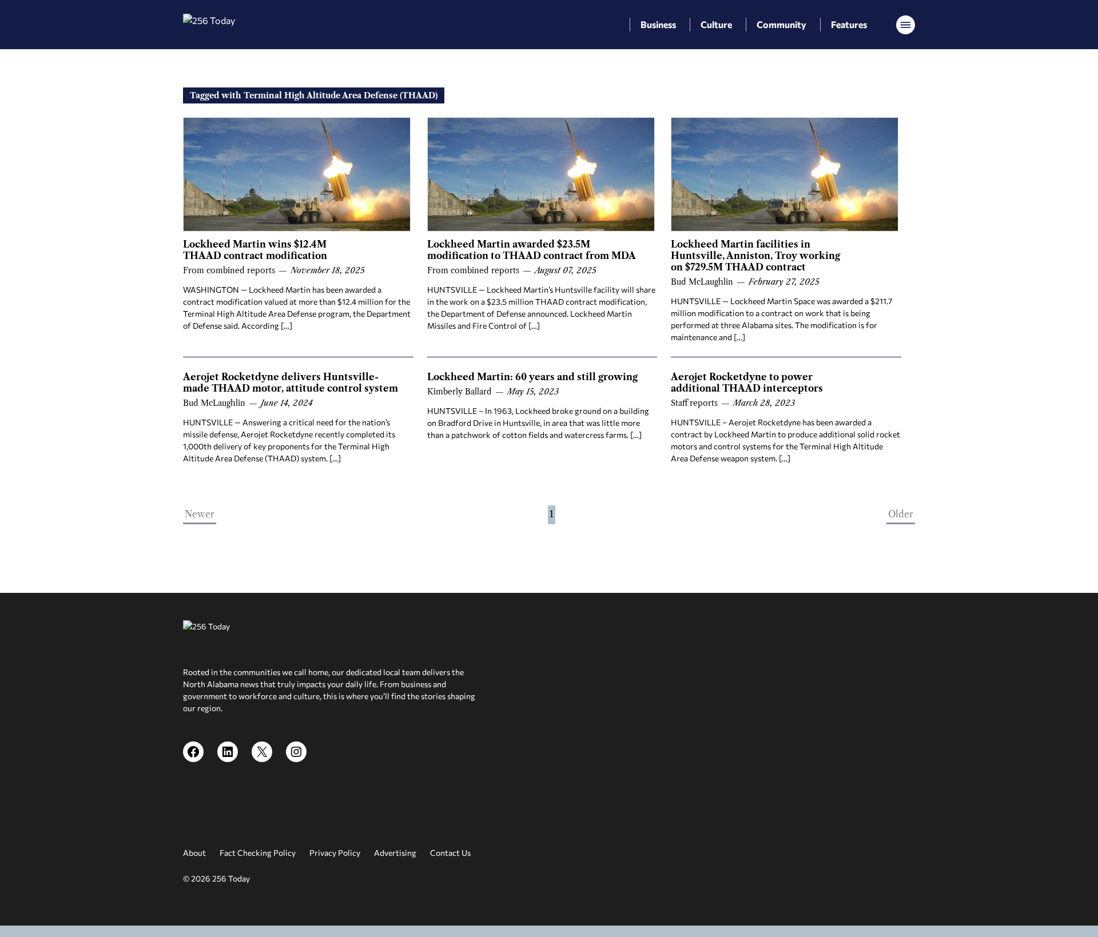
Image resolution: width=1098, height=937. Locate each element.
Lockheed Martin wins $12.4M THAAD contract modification (255, 249)
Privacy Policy (334, 853)
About (194, 853)
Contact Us (450, 853)
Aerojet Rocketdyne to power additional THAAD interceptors (747, 382)
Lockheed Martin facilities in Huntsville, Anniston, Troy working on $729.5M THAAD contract (755, 255)
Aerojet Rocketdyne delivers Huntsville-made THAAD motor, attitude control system (290, 382)
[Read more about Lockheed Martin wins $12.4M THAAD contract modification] (297, 174)
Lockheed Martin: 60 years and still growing (532, 376)
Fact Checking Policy (258, 853)
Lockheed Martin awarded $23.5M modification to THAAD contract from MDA (531, 249)
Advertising (395, 853)
